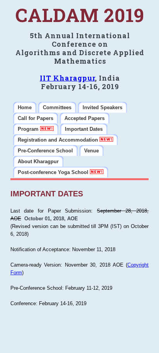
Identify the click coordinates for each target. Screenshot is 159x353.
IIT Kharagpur (67, 78)
